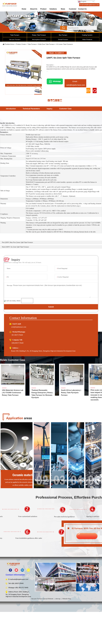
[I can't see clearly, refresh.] (12, 301)
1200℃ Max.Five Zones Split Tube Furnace (19, 242)
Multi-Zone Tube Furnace (46, 44)
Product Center (43, 9)
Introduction (11, 109)
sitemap (57, 599)
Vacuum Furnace (14, 39)
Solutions (53, 9)
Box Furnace (63, 35)
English (83, 1)
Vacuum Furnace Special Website (42, 599)
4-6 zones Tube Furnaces (64, 44)
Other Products (87, 39)
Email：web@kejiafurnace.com (75, 83)
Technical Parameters (31, 109)
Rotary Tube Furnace (39, 35)
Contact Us (82, 9)
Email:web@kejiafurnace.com (89, 4)
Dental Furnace (63, 39)
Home (24, 9)
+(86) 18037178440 (17, 583)
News (63, 9)
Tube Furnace (14, 35)
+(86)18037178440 (17, 343)
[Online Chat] (95, 90)
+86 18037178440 (17, 335)
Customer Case (65, 109)
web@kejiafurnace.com (18, 327)
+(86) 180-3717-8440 (21, 587)
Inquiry (49, 109)
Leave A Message (88, 90)
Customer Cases (72, 9)
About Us (33, 9)
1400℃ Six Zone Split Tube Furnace (17, 247)
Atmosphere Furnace (39, 39)
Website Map (66, 599)
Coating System (87, 35)
